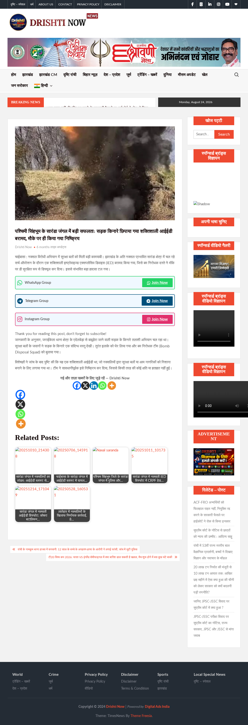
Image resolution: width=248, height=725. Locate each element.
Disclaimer (112, 4)
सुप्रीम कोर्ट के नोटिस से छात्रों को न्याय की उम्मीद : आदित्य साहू (213, 533)
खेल (205, 75)
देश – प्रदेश (112, 75)
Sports (162, 674)
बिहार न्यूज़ (90, 75)
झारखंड (27, 75)
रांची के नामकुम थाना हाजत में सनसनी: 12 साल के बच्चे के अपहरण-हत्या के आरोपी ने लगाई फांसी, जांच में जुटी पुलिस (77, 549)
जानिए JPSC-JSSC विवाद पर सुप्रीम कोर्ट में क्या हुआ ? (211, 605)
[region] (214, 187)
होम (13, 75)
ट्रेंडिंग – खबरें (147, 75)
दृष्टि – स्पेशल (18, 4)
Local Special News (209, 674)
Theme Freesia (141, 716)
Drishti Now (23, 247)
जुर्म (128, 75)
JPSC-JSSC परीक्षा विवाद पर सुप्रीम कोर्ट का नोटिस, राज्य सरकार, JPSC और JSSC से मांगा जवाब (214, 626)
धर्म (31, 4)
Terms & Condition (135, 688)
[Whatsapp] (102, 385)
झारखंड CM (48, 75)
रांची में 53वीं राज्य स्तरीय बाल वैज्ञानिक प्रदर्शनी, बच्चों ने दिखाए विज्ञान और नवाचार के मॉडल (213, 552)
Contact (65, 4)
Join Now (160, 283)
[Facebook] (77, 385)
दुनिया (167, 75)
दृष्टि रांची (70, 75)
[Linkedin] (94, 385)
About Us (46, 4)
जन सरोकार (19, 86)
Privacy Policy (88, 4)
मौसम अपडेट (187, 75)
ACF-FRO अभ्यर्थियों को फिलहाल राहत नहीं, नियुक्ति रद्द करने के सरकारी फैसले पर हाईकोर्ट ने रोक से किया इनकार (212, 512)
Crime (54, 674)
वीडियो (89, 688)
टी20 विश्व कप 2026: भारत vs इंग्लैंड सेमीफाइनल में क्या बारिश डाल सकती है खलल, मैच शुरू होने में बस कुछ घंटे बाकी (110, 557)
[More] (112, 385)
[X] (85, 385)
